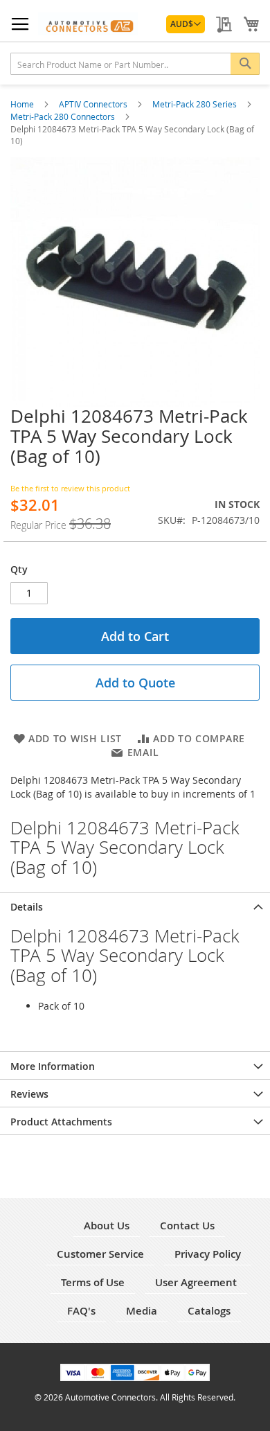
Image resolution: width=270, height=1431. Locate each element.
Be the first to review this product (70, 488)
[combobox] (135, 64)
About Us (106, 1225)
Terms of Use (93, 1282)
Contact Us (187, 1225)
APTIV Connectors (94, 103)
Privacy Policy (207, 1254)
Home (23, 103)
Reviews (29, 1093)
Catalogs (209, 1310)
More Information (52, 1066)
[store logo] (88, 23)
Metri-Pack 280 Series (195, 103)
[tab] (135, 906)
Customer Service (100, 1254)
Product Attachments (61, 1121)
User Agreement (196, 1282)
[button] (185, 24)
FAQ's (81, 1310)
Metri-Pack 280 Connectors (63, 116)
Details (26, 906)
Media (141, 1310)
